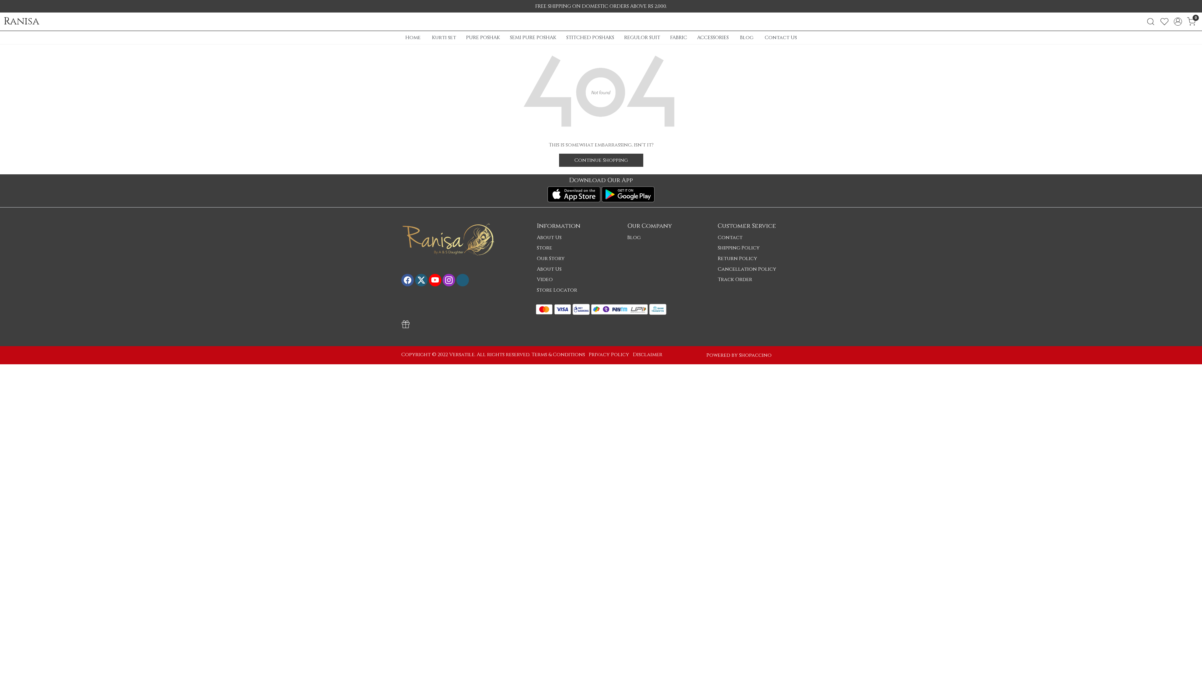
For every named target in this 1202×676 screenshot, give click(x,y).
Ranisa (21, 22)
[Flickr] (462, 280)
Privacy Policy (609, 354)
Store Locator (557, 290)
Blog (746, 37)
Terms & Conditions (558, 354)
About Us (549, 237)
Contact (730, 237)
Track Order (735, 279)
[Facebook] (407, 280)
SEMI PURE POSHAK (533, 37)
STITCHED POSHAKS (590, 37)
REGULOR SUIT (642, 37)
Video (545, 279)
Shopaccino (755, 355)
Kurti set (444, 37)
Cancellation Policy (747, 269)
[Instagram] (449, 280)
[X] (421, 280)
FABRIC (678, 37)
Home (413, 37)
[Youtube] (435, 280)
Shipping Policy (739, 247)
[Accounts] (1177, 22)
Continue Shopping (601, 160)
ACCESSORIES (713, 37)
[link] (1151, 21)
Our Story (551, 258)
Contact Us (781, 37)
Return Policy (737, 258)
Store (544, 247)
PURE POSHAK (483, 37)
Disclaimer (647, 354)
